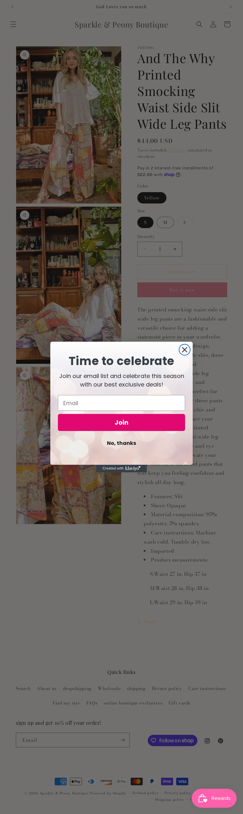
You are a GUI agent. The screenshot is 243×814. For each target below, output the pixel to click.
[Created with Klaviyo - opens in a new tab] (121, 468)
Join (121, 422)
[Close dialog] (184, 349)
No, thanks (121, 443)
